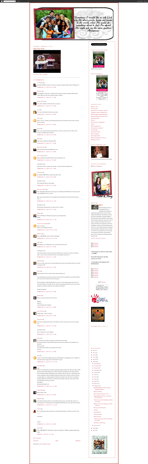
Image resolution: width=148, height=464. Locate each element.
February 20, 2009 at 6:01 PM (46, 315)
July (95, 374)
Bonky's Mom (40, 101)
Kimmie (39, 295)
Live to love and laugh (42, 223)
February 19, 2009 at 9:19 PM (46, 185)
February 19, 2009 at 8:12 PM (46, 168)
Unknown (39, 172)
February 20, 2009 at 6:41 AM (46, 219)
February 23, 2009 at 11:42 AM (47, 405)
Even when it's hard (95, 132)
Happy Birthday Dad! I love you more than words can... (102, 396)
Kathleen (39, 91)
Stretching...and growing (99, 422)
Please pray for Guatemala (100, 407)
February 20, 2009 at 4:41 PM (46, 267)
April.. (38, 118)
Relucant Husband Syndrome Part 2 (99, 116)
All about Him (94, 130)
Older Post (78, 440)
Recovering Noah (41, 189)
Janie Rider (39, 365)
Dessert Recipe (97, 412)
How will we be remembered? (98, 122)
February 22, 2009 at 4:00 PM (46, 394)
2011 (94, 357)
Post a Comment (37, 438)
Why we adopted (95, 134)
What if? (93, 120)
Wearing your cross (95, 139)
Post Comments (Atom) (45, 444)
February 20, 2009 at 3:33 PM (46, 257)
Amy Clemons (40, 311)
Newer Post (35, 440)
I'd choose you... (94, 108)
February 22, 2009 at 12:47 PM (47, 386)
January (96, 425)
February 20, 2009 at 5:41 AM (46, 201)
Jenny (38, 128)
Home (57, 440)
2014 (94, 350)
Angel (38, 428)
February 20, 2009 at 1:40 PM (46, 246)
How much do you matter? (97, 128)
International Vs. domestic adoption (99, 110)
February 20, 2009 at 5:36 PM (46, 307)
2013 (94, 352)
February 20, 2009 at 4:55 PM (46, 291)
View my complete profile (98, 238)
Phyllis (38, 213)
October (96, 368)
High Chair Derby (98, 391)
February (96, 385)
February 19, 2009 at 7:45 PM (46, 160)
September (96, 370)
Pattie (38, 138)
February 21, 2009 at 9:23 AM (46, 334)
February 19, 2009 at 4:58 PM (46, 87)
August (96, 372)
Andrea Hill (40, 390)
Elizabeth (39, 261)
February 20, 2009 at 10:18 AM (47, 230)
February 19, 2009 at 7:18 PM (46, 143)
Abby (38, 271)
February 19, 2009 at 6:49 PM (46, 135)
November (96, 366)
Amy (102, 205)
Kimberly (39, 398)
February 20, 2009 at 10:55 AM (47, 238)
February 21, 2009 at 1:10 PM (46, 351)
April (95, 381)
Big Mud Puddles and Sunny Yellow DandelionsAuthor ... (102, 388)
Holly (38, 338)
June (95, 377)
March (95, 383)
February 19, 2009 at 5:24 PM (46, 106)
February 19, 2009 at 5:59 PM (46, 124)
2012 (94, 355)
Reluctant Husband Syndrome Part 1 (99, 114)
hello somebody (41, 155)
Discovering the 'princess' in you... (101, 394)
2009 (94, 361)
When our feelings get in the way (98, 137)
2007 (94, 430)
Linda (38, 242)
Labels (92, 124)
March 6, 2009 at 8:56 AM (45, 434)
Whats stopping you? (96, 126)
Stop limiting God (95, 118)
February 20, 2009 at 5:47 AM (46, 209)
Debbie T (39, 233)
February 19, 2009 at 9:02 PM (46, 177)
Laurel (38, 409)
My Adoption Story (95, 135)
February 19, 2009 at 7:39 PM (46, 151)
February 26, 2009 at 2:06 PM (46, 424)
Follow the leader (98, 414)
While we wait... (94, 106)
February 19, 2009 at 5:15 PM (46, 97)
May (95, 379)
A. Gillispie (39, 82)
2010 (94, 359)
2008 (94, 428)
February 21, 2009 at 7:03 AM (46, 326)
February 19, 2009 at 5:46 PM (46, 114)
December (96, 363)
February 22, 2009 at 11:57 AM (47, 362)
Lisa (38, 109)
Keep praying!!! (97, 416)
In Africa (96, 410)
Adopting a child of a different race (99, 112)
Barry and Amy (40, 147)
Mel (38, 355)
